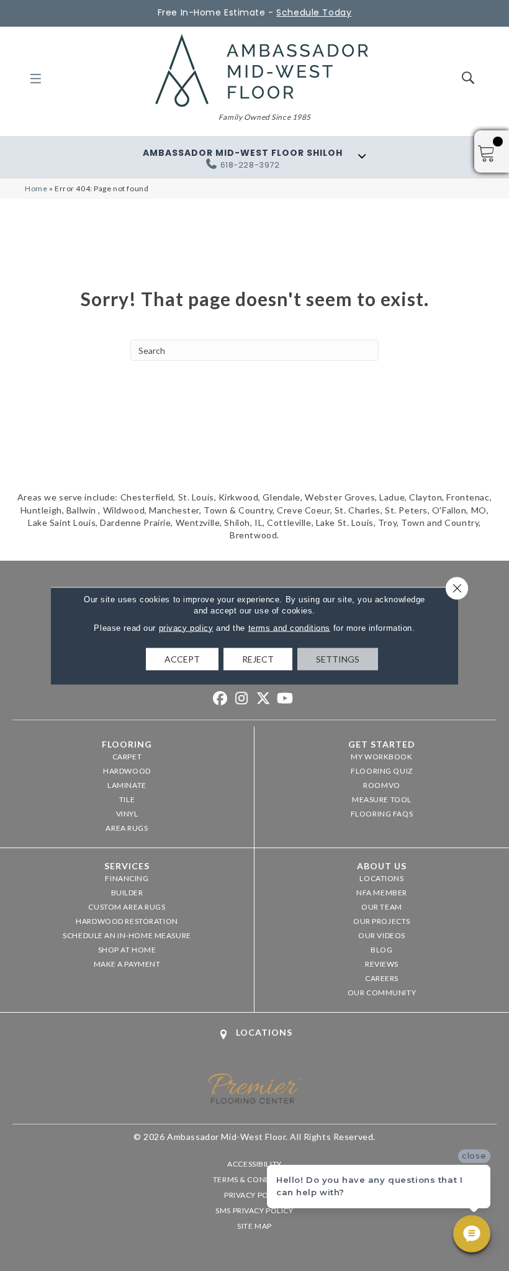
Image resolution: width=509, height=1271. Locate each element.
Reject (258, 658)
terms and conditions (289, 627)
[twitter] (263, 699)
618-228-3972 (250, 165)
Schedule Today (313, 12)
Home (36, 188)
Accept (182, 658)
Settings (337, 658)
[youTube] (285, 699)
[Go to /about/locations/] (254, 1034)
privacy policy (186, 627)
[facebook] (220, 699)
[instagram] (242, 699)
